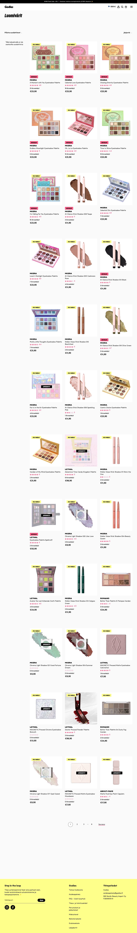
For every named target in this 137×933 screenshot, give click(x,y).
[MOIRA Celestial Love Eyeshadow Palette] (81, 57)
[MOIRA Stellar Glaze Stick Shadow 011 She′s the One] (116, 450)
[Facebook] (13, 909)
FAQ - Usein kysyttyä (77, 899)
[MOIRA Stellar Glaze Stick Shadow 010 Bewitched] (81, 320)
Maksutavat (73, 915)
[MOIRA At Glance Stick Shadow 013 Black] (116, 255)
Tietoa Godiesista (76, 890)
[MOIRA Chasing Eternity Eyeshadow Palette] (116, 57)
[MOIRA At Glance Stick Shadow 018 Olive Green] (116, 320)
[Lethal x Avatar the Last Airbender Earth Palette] (46, 580)
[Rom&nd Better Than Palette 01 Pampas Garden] (116, 580)
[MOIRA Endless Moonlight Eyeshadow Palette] (46, 123)
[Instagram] (7, 909)
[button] (122, 7)
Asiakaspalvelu (74, 894)
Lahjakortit (73, 928)
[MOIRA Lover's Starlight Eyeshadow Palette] (46, 255)
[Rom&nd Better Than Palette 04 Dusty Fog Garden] (116, 708)
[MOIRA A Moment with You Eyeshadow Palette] (46, 57)
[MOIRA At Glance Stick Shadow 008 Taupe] (81, 189)
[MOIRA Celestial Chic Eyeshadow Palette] (116, 189)
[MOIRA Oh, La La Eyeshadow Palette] (81, 123)
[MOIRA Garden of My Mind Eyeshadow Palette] (46, 450)
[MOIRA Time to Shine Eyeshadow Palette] (116, 123)
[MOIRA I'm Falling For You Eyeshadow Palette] (46, 189)
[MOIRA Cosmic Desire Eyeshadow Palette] (116, 386)
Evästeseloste (74, 923)
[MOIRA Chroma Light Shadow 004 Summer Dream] (81, 644)
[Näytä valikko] (131, 7)
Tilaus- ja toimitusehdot (78, 903)
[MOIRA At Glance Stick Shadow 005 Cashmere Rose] (81, 255)
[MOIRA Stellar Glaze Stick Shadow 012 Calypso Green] (81, 580)
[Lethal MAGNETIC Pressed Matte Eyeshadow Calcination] (116, 644)
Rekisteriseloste (75, 919)
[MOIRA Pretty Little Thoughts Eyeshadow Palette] (46, 320)
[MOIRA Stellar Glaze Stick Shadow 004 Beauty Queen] (116, 515)
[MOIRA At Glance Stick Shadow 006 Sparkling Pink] (81, 386)
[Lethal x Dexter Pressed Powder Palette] (81, 708)
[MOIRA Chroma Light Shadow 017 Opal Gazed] (46, 772)
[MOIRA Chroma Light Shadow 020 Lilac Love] (81, 515)
